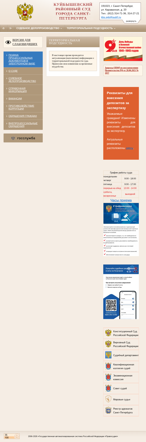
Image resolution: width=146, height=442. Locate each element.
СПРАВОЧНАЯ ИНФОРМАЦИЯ (18, 90)
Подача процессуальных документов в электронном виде (22, 59)
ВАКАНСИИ (15, 98)
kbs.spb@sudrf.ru (111, 17)
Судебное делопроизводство (38, 28)
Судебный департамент (126, 355)
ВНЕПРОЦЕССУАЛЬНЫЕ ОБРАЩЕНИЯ (23, 125)
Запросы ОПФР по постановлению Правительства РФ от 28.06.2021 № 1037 (122, 70)
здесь (129, 148)
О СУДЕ (13, 71)
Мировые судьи (121, 399)
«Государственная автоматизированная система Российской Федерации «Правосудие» (78, 436)
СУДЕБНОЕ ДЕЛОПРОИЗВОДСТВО (22, 80)
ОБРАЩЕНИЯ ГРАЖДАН (23, 116)
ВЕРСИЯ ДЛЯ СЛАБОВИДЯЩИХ (24, 42)
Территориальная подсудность (90, 28)
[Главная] (3, 28)
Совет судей (120, 388)
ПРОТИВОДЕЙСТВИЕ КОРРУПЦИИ (21, 107)
